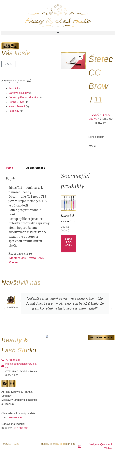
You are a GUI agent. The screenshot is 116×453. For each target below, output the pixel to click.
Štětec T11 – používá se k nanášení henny (25, 190)
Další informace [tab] (35, 167)
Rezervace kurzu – (26, 258)
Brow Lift (13, 88)
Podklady (13, 111)
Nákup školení (16, 106)
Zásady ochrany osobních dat (58, 443)
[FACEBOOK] (4, 383)
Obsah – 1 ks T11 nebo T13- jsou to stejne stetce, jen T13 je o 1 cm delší (28, 201)
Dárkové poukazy (18, 92)
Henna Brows (16, 101)
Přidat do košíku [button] (69, 244)
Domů (95, 114)
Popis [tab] (9, 167)
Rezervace (15, 417)
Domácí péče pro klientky (23, 97)
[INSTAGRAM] (12, 383)
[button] (58, 33)
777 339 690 (21, 428)
